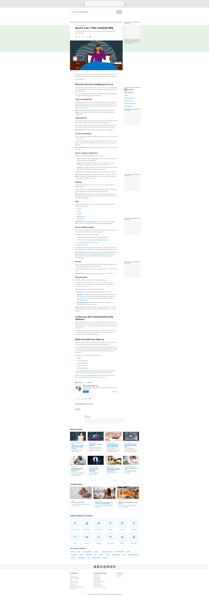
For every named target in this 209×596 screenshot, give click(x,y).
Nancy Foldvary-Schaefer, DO (105, 89)
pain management (105, 223)
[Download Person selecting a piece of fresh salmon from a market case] (128, 493)
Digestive (128, 551)
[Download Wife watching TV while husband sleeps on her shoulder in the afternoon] (113, 460)
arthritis (95, 239)
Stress (78, 158)
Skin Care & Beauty (110, 543)
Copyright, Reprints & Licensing (99, 581)
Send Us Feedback (97, 575)
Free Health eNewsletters (74, 585)
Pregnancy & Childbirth (116, 554)
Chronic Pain (97, 551)
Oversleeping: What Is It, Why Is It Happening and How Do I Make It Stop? (113, 446)
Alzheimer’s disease (103, 239)
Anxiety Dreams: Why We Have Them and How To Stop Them (77, 447)
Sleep (86, 25)
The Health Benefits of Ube (78, 502)
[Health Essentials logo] (88, 382)
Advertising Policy (97, 578)
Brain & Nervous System (75, 529)
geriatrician (109, 256)
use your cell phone (92, 375)
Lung (95, 554)
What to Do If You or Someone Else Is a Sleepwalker (94, 470)
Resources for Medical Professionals (76, 587)
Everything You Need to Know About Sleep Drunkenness (77, 470)
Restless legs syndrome (82, 302)
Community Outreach (74, 581)
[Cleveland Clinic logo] (79, 382)
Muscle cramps (80, 219)
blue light (82, 377)
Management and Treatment (130, 103)
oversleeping (88, 169)
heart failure (90, 239)
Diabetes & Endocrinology (119, 551)
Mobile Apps (119, 575)
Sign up (85, 391)
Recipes (124, 554)
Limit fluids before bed (90, 110)
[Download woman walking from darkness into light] (96, 460)
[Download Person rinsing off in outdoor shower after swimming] (104, 493)
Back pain (79, 208)
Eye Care (81, 554)
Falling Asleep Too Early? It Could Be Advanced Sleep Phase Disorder (113, 470)
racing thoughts (94, 158)
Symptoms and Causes (129, 98)
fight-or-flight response (102, 370)
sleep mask (110, 129)
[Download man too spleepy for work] (78, 460)
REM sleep (81, 89)
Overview (126, 95)
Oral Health (101, 554)
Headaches (79, 214)
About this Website (97, 576)
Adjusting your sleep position (91, 221)
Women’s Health (132, 466)
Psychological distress (82, 242)
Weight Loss (105, 557)
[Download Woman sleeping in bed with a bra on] (131, 460)
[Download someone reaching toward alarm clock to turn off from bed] (113, 436)
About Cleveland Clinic (74, 576)
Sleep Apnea (78, 409)
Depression (79, 167)
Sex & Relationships (81, 557)
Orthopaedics (86, 543)
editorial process (90, 404)
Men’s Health (122, 529)
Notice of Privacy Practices (98, 585)
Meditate (79, 358)
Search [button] (119, 11)
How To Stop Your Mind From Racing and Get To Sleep (130, 446)
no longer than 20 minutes (83, 197)
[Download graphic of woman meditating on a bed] (131, 436)
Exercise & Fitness (98, 529)
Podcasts (119, 576)
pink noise (100, 147)
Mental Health (134, 529)
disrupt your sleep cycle (80, 266)
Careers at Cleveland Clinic (75, 578)
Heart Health (110, 529)
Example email (115, 391)
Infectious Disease (89, 554)
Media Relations (73, 588)
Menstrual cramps (81, 216)
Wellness (122, 543)
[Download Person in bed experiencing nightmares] (96, 436)
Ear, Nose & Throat (74, 554)
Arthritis (78, 211)
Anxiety (78, 163)
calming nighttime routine (97, 254)
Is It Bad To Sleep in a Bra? (131, 468)
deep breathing (84, 368)
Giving (71, 579)
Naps (76, 189)
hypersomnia (107, 194)
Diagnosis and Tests (128, 100)
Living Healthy (82, 25)
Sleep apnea (80, 294)
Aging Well (72, 551)
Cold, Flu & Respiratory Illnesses (107, 551)
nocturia (85, 107)
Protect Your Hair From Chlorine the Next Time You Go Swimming (104, 503)
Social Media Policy (97, 579)
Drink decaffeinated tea (82, 363)
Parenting (107, 554)
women (110, 298)
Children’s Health (87, 529)
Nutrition (75, 543)
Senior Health (73, 557)
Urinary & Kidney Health (96, 557)
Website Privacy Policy (98, 584)
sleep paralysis (92, 160)
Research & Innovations (74, 582)
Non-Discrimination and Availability (100, 587)
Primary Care (98, 543)
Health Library (72, 584)
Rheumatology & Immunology (133, 554)
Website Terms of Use (98, 582)
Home (71, 575)
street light (79, 120)
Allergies (78, 551)
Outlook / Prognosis (128, 106)
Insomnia (79, 292)
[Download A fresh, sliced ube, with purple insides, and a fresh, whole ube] (81, 493)
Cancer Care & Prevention (87, 551)
